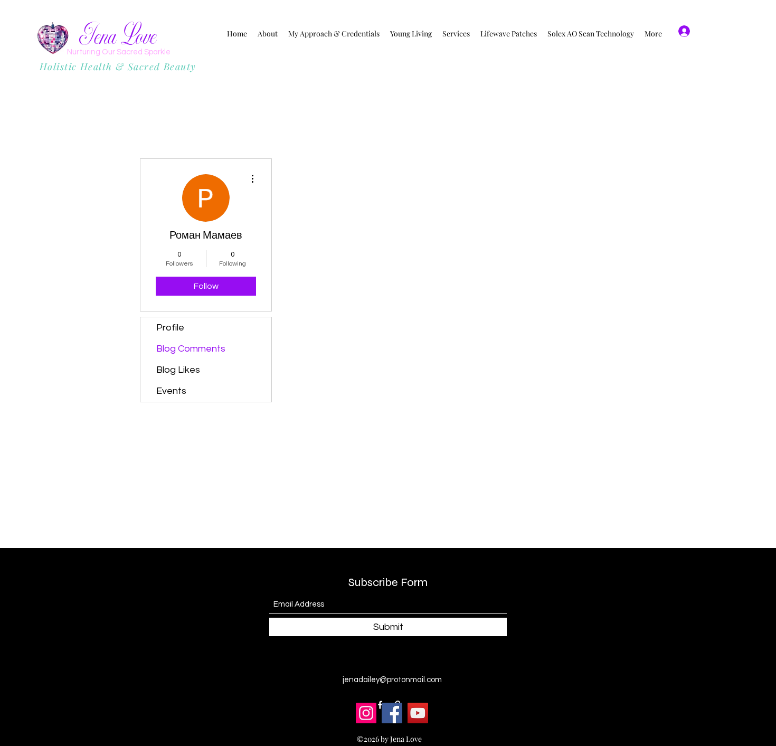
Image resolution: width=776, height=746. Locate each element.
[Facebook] (392, 713)
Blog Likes (178, 370)
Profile (170, 328)
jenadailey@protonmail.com (392, 680)
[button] (728, 31)
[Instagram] (366, 713)
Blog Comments (190, 349)
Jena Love (117, 37)
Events (171, 391)
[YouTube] (418, 713)
